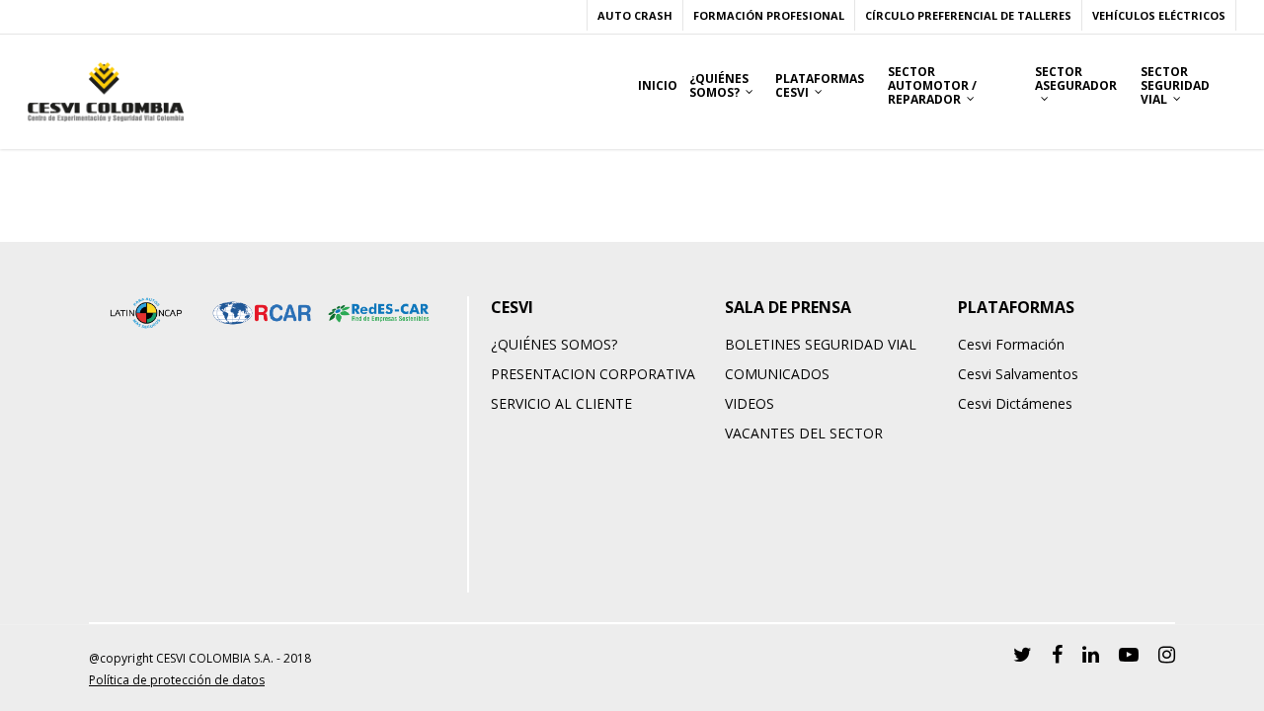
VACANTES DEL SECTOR (804, 433)
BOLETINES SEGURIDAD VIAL (820, 344)
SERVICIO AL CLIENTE (561, 403)
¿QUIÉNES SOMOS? (554, 344)
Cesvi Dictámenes (1015, 403)
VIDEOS (749, 403)
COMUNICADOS (777, 373)
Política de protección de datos (177, 680)
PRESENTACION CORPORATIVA (593, 373)
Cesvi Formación (1011, 344)
